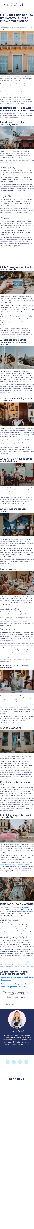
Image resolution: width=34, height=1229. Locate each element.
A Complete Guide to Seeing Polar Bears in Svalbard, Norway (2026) (17, 1210)
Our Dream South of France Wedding (17, 1113)
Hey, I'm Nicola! (17, 1031)
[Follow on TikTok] (14, 1062)
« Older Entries (4, 1221)
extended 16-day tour (25, 966)
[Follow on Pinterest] (20, 1062)
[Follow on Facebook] (8, 1062)
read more (17, 1118)
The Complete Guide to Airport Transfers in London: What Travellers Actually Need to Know (17, 1169)
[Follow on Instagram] (26, 1062)
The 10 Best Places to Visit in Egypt (17, 1128)
